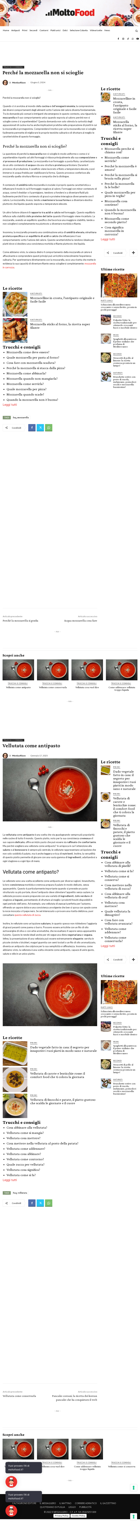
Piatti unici (107, 301)
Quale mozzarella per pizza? (26, 389)
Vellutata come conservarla (53, 687)
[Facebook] (118, 39)
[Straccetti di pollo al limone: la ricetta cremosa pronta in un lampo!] (106, 358)
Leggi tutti (10, 404)
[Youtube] (137, 39)
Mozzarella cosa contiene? (116, 202)
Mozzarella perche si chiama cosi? (119, 150)
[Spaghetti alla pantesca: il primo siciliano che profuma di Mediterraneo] (106, 339)
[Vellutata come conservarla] (53, 669)
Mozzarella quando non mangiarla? (32, 378)
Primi (116, 335)
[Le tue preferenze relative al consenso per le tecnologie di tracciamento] (133, 1516)
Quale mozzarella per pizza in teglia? (120, 194)
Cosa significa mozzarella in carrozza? (114, 230)
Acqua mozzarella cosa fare (80, 620)
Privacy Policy (61, 1515)
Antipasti (36, 293)
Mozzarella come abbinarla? (26, 373)
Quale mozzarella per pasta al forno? (33, 357)
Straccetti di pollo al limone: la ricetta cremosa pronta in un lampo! (124, 361)
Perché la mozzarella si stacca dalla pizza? (36, 368)
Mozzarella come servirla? (25, 384)
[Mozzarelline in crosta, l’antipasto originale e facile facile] (15, 304)
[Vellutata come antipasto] (18, 669)
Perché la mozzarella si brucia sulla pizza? (121, 176)
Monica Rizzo (19, 83)
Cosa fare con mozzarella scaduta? (31, 363)
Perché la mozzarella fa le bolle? (119, 185)
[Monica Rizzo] (6, 82)
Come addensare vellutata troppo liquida (121, 688)
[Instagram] (123, 39)
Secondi (117, 316)
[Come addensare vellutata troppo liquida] (121, 669)
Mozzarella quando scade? (25, 394)
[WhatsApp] (132, 39)
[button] (136, 30)
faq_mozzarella (21, 417)
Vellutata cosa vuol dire (87, 687)
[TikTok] (128, 39)
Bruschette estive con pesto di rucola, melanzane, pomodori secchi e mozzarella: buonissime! (124, 381)
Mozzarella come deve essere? (28, 352)
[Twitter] (40, 427)
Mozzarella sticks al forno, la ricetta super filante (60, 325)
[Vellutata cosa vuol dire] (87, 669)
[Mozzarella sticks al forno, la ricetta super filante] (15, 330)
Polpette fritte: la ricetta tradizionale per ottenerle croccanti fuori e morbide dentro (125, 324)
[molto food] (70, 12)
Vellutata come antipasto (18, 687)
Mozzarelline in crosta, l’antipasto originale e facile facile (62, 299)
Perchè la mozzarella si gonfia (20, 620)
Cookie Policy (78, 1515)
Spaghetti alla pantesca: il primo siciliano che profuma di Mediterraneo (125, 342)
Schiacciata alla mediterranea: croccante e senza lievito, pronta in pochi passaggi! (119, 307)
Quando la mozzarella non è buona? (32, 399)
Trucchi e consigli (13, 67)
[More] (133, 252)
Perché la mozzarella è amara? (121, 167)
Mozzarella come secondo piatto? (117, 220)
